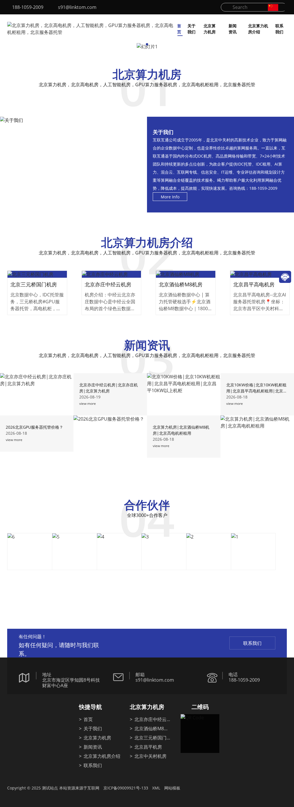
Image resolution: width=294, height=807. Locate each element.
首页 (179, 28)
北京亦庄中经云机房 (152, 719)
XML (156, 788)
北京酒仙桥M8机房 (151, 729)
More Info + (37, 280)
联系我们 (279, 28)
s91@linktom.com (77, 7)
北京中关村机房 (150, 756)
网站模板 (172, 788)
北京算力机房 (210, 28)
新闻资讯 (233, 28)
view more (87, 403)
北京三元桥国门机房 (152, 738)
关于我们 (191, 28)
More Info (170, 197)
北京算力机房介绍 (258, 28)
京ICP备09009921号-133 (125, 788)
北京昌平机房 (148, 747)
